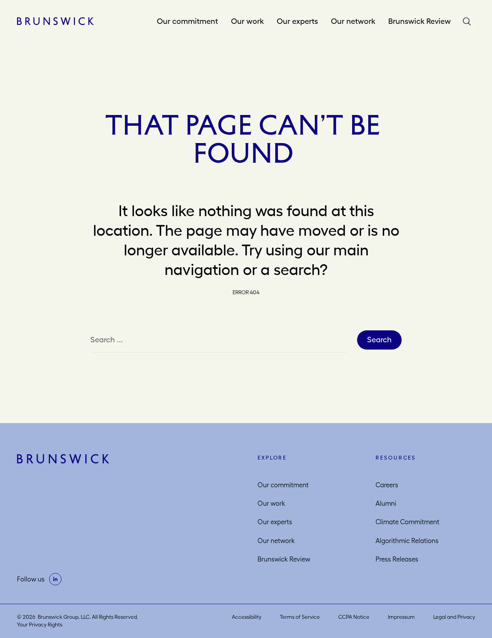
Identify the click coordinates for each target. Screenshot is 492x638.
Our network (353, 21)
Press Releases (397, 559)
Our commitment (187, 21)
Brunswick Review (419, 21)
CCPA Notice (353, 617)
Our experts (297, 21)
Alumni (386, 503)
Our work (247, 21)
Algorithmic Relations (407, 541)
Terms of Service (300, 617)
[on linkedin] (55, 579)
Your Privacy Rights (39, 624)
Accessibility (246, 617)
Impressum (401, 617)
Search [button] (468, 21)
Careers (387, 485)
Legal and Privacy (454, 617)
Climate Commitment (407, 522)
